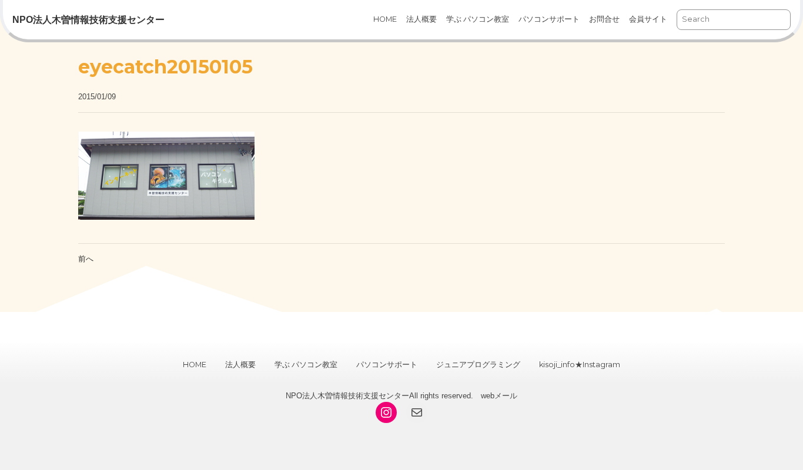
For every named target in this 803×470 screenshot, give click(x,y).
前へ (85, 258)
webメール (499, 395)
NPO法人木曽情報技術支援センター (88, 20)
